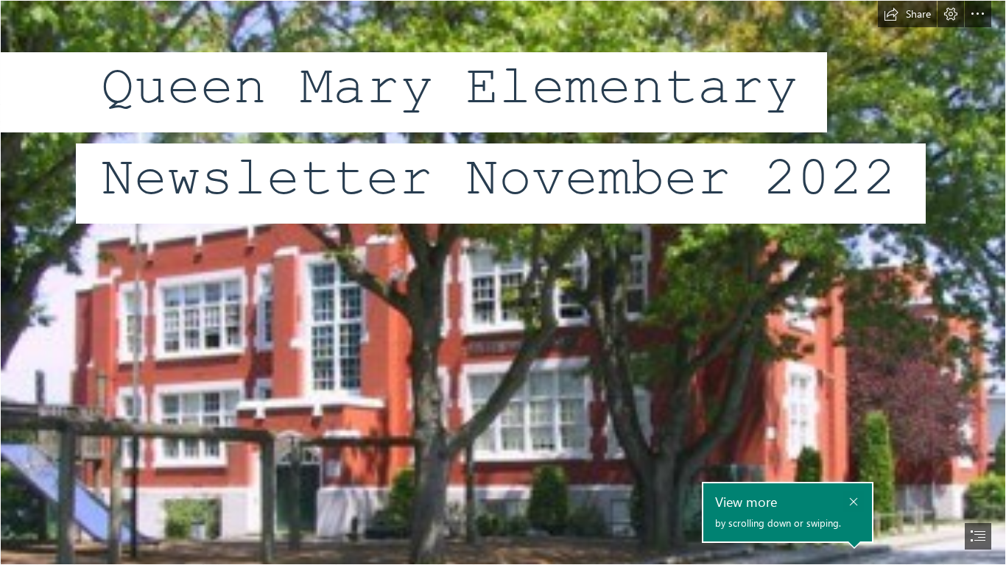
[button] (907, 14)
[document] (503, 282)
